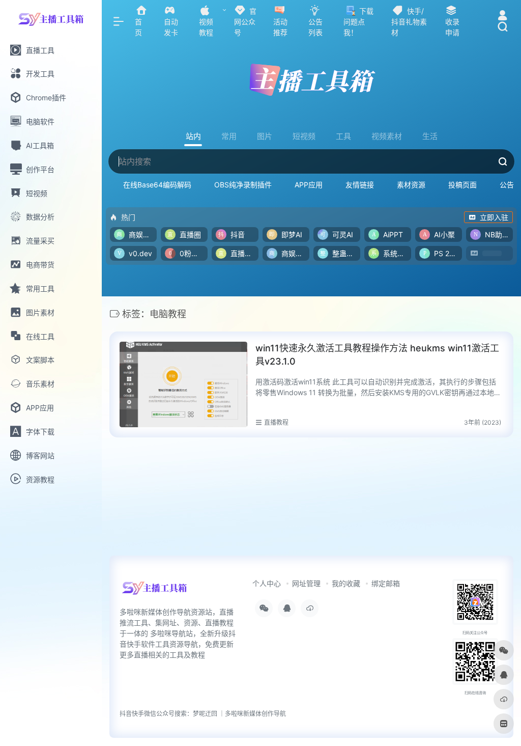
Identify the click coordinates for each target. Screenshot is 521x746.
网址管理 (306, 583)
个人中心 (266, 583)
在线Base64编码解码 (157, 184)
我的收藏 (346, 583)
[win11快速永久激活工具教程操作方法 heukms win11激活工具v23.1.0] (183, 384)
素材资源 (411, 184)
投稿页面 (462, 184)
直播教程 (276, 422)
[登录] (502, 16)
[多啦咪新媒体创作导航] (154, 591)
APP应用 (309, 184)
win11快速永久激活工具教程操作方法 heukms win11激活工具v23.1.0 (377, 355)
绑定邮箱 (385, 583)
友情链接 (359, 184)
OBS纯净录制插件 (243, 184)
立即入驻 (494, 217)
